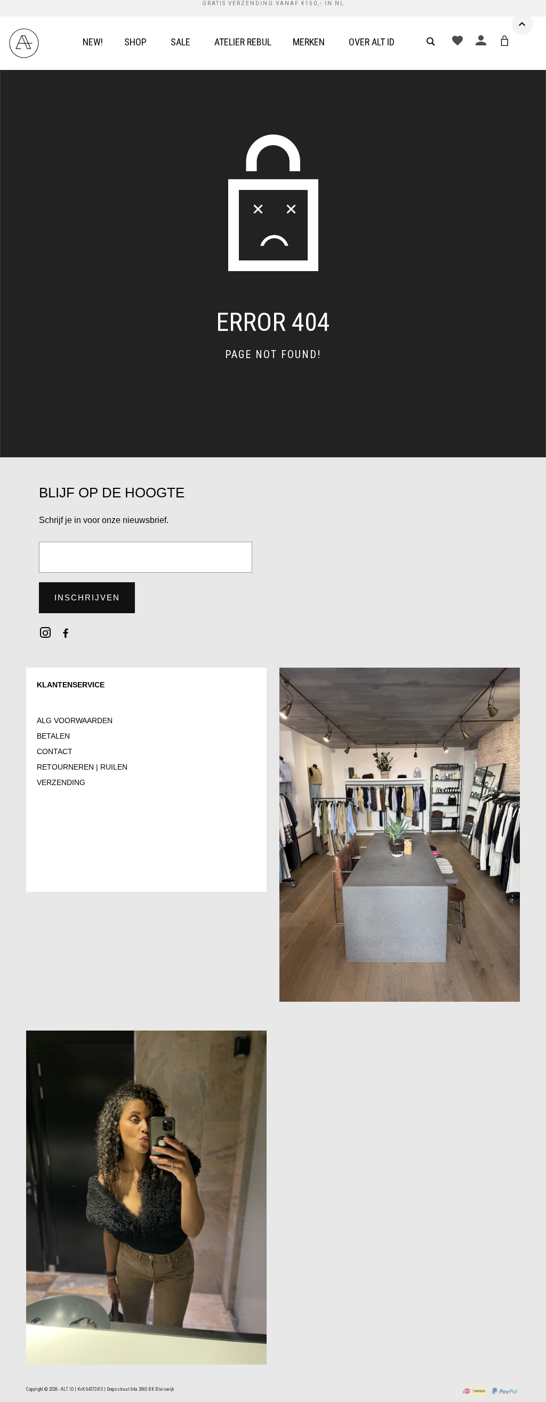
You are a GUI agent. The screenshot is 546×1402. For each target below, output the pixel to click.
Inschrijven (87, 597)
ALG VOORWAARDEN (75, 720)
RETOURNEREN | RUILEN (82, 767)
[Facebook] (65, 632)
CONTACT (55, 751)
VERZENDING (61, 782)
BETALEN (53, 736)
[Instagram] (45, 632)
